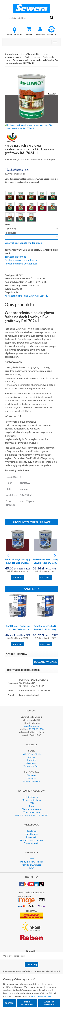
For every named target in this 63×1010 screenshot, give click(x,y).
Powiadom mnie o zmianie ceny (21, 260)
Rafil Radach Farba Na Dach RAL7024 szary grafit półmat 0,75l (45, 629)
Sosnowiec (31, 763)
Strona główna (11, 54)
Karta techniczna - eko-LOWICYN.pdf (24, 295)
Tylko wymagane (27, 1003)
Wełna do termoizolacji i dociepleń (31, 815)
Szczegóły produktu (30, 54)
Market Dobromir (31, 781)
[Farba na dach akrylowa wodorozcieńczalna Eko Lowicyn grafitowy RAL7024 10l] (10, 216)
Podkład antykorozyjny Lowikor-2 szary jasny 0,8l (45, 563)
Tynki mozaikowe (31, 812)
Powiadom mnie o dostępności (21, 263)
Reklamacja (31, 837)
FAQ (31, 867)
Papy (31, 806)
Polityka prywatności (32, 864)
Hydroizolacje (31, 797)
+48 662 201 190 (36, 729)
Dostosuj (9, 1003)
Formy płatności (31, 843)
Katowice (31, 760)
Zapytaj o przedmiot (15, 256)
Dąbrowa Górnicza (32, 753)
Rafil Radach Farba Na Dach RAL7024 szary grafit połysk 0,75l (18, 629)
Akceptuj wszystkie (49, 1003)
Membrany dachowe (31, 800)
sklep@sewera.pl (31, 726)
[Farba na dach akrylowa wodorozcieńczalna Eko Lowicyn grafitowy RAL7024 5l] (52, 205)
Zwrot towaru (31, 834)
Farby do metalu (32, 57)
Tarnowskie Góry (31, 766)
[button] (55, 555)
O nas (31, 858)
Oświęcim (31, 778)
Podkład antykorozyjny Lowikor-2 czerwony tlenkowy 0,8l (17, 563)
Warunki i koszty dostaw (31, 840)
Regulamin (31, 830)
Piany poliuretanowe (31, 809)
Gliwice (31, 757)
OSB (32, 803)
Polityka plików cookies (31, 861)
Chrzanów (31, 775)
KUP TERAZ (18, 577)
